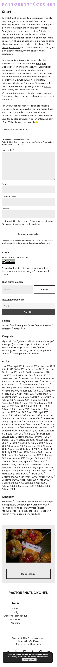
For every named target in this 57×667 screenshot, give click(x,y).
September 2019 (29, 384)
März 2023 (20, 369)
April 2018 (50, 390)
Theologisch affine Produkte (25, 353)
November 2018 (10, 390)
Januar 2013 (8, 436)
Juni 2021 (6, 375)
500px (39, 325)
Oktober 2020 (27, 378)
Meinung (6, 350)
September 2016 (43, 403)
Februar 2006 (8, 486)
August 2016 (8, 406)
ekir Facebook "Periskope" (41, 341)
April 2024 (19, 366)
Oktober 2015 (8, 412)
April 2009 (47, 470)
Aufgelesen (20, 341)
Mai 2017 (25, 396)
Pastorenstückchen (29, 4)
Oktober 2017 (43, 393)
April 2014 (8, 424)
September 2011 (16, 449)
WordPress (33, 641)
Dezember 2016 (39, 400)
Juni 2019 (44, 384)
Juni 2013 (49, 430)
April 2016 (32, 406)
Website (5, 208)
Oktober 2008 (46, 476)
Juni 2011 (43, 449)
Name (4, 184)
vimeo (48, 325)
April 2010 (28, 461)
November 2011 (33, 446)
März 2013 (30, 433)
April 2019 (17, 387)
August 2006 (27, 482)
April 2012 (24, 443)
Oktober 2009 (28, 467)
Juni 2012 (12, 443)
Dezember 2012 (24, 436)
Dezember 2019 (11, 384)
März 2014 (20, 424)
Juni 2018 (38, 390)
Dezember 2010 (16, 455)
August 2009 (10, 470)
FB (24, 328)
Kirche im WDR (40, 344)
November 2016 (10, 403)
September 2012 (25, 439)
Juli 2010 (46, 458)
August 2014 (15, 421)
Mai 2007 (44, 479)
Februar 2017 (8, 400)
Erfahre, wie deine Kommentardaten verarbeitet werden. (26, 243)
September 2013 (10, 430)
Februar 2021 (42, 375)
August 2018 (26, 390)
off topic (33, 350)
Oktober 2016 (26, 403)
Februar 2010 (8, 464)
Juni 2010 (6, 461)
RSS (16, 651)
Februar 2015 (20, 415)
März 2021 (28, 375)
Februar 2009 (21, 473)
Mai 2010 (17, 461)
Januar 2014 (48, 424)
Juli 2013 (39, 430)
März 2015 (7, 415)
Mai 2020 (19, 381)
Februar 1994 (8, 489)
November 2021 (41, 372)
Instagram (24, 651)
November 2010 (33, 455)
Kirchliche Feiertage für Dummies (19, 347)
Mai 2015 (32, 412)
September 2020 (45, 378)
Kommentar (8, 150)
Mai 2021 (17, 375)
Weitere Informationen (39, 657)
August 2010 (33, 458)
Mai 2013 (8, 433)
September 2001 (26, 486)
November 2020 (10, 378)
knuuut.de (18, 112)
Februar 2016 (8, 409)
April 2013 (18, 433)
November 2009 (10, 467)
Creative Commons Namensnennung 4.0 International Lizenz (25, 271)
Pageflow (44, 350)
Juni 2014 (38, 421)
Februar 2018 (10, 393)
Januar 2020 (47, 381)
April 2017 (36, 396)
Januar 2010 (23, 464)
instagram (22, 325)
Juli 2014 (27, 421)
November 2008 (29, 476)
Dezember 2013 (11, 427)
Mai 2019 (6, 387)
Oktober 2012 (8, 439)
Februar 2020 (32, 381)
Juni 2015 (21, 412)
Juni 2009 (23, 470)
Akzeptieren (29, 659)
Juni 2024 (7, 366)
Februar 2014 (33, 424)
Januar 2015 (34, 415)
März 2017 (48, 396)
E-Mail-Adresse (9, 196)
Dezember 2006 (10, 482)
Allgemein (7, 341)
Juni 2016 (20, 406)
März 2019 (29, 387)
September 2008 (10, 479)
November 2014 (17, 418)
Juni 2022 (14, 372)
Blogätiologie (28, 573)
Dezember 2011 (15, 446)
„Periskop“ (7, 66)
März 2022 (26, 372)
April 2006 (41, 482)
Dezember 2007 (29, 479)
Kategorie (41, 63)
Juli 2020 (8, 381)
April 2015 (43, 412)
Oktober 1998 (43, 486)
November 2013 (29, 427)
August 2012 (42, 439)
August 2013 (27, 430)
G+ (12, 325)
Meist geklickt (20, 350)
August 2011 (31, 449)
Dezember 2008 (10, 476)
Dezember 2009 (39, 464)
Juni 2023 (8, 369)
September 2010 (17, 458)
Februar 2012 (37, 443)
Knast (41, 347)
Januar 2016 (23, 409)
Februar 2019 (42, 387)
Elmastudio (35, 644)
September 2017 (10, 396)
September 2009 (45, 467)
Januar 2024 (32, 366)
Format (47, 86)
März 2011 (23, 452)
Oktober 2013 (45, 427)
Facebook (32, 651)
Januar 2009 (36, 473)
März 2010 (40, 461)
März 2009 (7, 473)
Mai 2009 (35, 470)
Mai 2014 (49, 421)
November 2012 (41, 436)
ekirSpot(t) (9, 344)
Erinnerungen (23, 344)
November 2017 (26, 393)
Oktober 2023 (48, 366)
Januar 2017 (23, 400)
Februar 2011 (36, 452)
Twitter (5, 325)
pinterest (6, 328)
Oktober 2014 (33, 418)
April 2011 (12, 452)
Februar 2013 (43, 433)
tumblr (16, 328)
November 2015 (39, 409)
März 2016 (44, 406)
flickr (31, 325)
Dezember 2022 (36, 369)
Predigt (5, 353)
